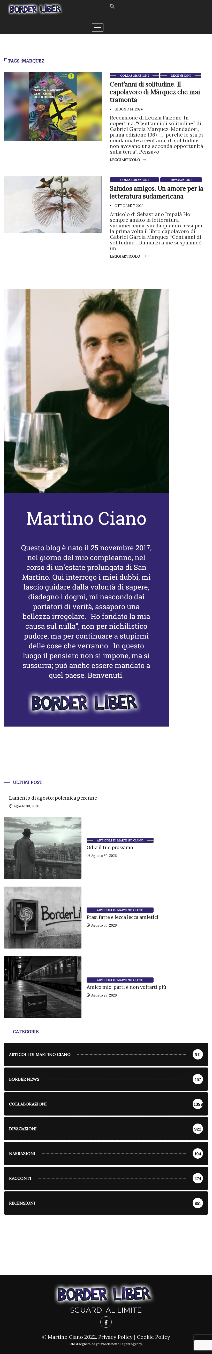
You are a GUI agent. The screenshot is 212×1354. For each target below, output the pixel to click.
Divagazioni (181, 180)
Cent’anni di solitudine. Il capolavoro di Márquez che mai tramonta (155, 92)
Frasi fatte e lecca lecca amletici (122, 917)
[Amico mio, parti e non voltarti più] (42, 987)
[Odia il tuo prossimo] (42, 848)
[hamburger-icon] (97, 27)
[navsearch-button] (112, 7)
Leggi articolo (125, 160)
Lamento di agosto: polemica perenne (53, 798)
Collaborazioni (134, 75)
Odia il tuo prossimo (110, 847)
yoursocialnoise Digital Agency (119, 1344)
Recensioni (181, 75)
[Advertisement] (106, 759)
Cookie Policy (153, 1337)
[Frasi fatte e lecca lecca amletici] (42, 918)
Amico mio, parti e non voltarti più (126, 987)
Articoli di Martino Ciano (120, 840)
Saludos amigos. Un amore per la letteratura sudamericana (156, 192)
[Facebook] (106, 1322)
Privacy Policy (115, 1337)
